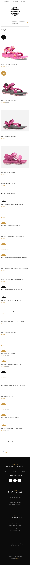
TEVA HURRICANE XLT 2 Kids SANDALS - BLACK (11, 289)
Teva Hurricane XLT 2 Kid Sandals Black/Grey (12, 279)
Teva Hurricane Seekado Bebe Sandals (11, 247)
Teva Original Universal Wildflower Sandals (12, 428)
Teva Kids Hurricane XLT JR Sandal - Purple (12, 311)
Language (23, 1)
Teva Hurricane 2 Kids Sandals (9, 64)
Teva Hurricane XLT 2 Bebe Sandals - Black (12, 204)
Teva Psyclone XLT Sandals (8, 172)
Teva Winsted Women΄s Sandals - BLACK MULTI (13, 385)
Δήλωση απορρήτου (15, 528)
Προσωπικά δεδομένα (15, 525)
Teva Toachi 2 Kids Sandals (8, 353)
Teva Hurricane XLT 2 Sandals (8, 332)
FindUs (17, 558)
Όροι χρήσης (15, 523)
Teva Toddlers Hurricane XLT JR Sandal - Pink (12, 236)
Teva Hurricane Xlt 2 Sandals (8, 100)
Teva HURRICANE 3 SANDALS (7, 215)
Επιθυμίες (6, 1)
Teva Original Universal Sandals (9, 407)
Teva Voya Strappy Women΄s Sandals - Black (12, 321)
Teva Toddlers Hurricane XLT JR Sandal (11, 225)
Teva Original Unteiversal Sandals (10, 417)
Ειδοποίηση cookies (15, 530)
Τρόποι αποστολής (15, 500)
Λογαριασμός (15, 1)
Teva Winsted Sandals (7, 396)
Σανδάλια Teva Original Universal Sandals (12, 375)
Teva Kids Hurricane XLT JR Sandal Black (11, 300)
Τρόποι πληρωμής (15, 497)
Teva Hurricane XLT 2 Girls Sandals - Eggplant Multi (14, 268)
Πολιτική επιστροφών (15, 502)
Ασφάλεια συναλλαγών (15, 504)
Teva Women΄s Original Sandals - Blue (11, 364)
